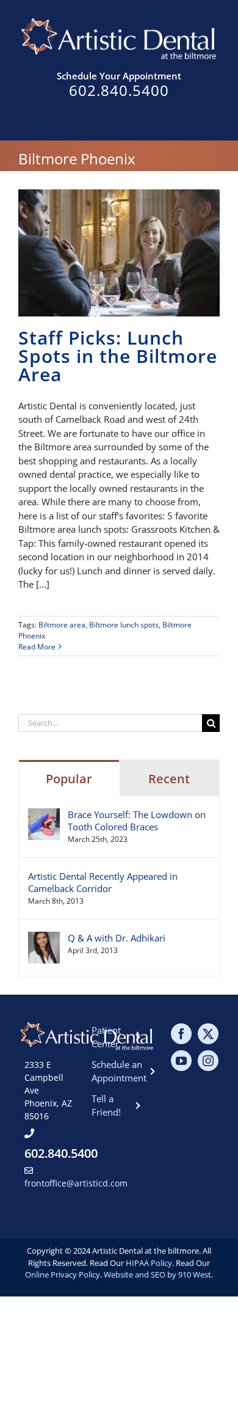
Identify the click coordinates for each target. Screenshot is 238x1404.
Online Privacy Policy (62, 1274)
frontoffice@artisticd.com (76, 1183)
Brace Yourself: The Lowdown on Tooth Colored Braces (137, 820)
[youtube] (181, 1060)
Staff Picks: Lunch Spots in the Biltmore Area (117, 356)
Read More (37, 647)
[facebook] (181, 1033)
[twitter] (208, 1033)
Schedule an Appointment (119, 1071)
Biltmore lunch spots (124, 625)
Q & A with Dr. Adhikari (116, 938)
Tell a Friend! (106, 1105)
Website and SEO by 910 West (157, 1274)
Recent (169, 778)
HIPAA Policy (149, 1262)
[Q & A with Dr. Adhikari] (44, 938)
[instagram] (208, 1060)
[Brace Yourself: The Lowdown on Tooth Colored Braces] (44, 815)
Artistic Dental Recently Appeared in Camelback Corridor (103, 882)
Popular (69, 778)
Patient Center (106, 1037)
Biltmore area (61, 625)
